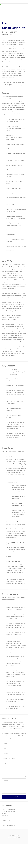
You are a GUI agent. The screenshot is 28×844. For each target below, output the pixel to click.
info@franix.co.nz (10, 825)
